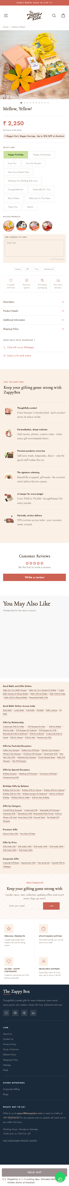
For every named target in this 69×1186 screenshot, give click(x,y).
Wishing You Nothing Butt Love (22, 180)
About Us (7, 1034)
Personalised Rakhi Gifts (38, 697)
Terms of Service (11, 1049)
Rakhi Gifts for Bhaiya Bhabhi (16, 697)
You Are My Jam (33, 163)
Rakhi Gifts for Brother (39, 693)
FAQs (5, 1070)
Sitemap (7, 1065)
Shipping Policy (10, 1060)
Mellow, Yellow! (18, 26)
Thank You (12, 207)
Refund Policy (9, 1054)
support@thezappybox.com (29, 1113)
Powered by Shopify (35, 1152)
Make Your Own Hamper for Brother (42, 690)
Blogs (5, 1094)
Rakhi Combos (51, 710)
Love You (12, 163)
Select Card (9, 147)
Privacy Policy (9, 1044)
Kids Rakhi (30, 710)
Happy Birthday (16, 154)
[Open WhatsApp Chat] (60, 1177)
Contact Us (8, 1039)
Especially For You (41, 189)
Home (5, 26)
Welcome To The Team (39, 198)
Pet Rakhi (40, 710)
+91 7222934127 (11, 1117)
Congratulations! (15, 189)
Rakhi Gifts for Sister (57, 693)
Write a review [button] (34, 577)
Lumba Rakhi (19, 710)
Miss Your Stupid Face (18, 172)
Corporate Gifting (11, 1089)
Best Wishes (13, 198)
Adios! (30, 207)
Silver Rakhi (7, 710)
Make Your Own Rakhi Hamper (15, 690)
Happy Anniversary (42, 154)
